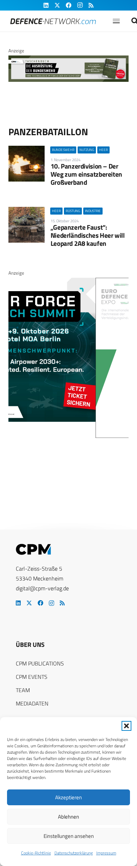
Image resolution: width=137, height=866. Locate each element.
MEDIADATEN (32, 703)
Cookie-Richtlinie (36, 852)
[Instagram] (51, 603)
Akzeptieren (68, 797)
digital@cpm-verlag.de (42, 588)
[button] (126, 725)
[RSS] (62, 603)
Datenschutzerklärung (73, 852)
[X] (29, 603)
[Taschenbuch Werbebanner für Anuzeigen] (68, 80)
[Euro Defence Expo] (71, 436)
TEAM (23, 690)
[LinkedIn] (18, 603)
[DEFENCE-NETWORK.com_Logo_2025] (53, 21)
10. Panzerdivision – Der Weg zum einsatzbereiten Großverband (86, 174)
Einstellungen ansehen (69, 836)
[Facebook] (40, 603)
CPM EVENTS (31, 677)
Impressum (106, 852)
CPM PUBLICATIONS (40, 663)
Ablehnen (68, 817)
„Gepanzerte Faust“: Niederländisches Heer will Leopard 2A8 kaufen (88, 235)
